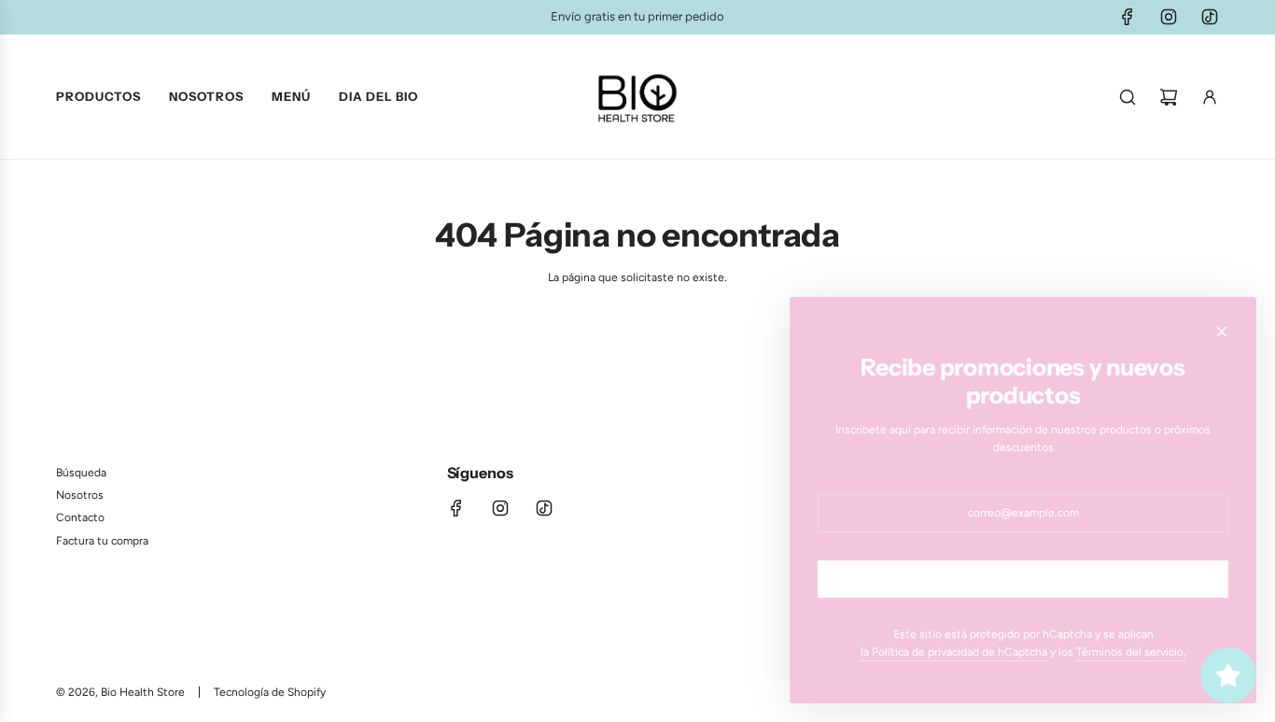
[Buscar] (1127, 97)
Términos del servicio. (1131, 651)
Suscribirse (1023, 579)
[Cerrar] (1221, 331)
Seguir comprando (638, 334)
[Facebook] (1127, 16)
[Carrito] (1168, 97)
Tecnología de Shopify (270, 692)
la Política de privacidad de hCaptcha (954, 651)
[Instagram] (1168, 16)
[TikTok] (1209, 16)
